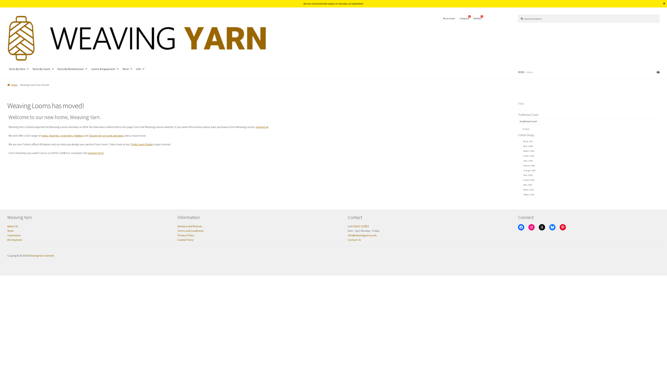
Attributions (14, 239)
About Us (12, 226)
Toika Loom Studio (142, 144)
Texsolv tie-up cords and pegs (106, 135)
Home (14, 84)
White (528, 189)
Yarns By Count (41, 69)
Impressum (14, 235)
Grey (528, 160)
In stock (525, 129)
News (10, 230)
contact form (96, 153)
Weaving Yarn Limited (41, 255)
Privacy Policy (186, 235)
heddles (78, 135)
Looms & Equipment (103, 69)
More (126, 69)
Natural (529, 165)
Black (528, 141)
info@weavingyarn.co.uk (362, 235)
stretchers (66, 135)
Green (528, 156)
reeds (44, 135)
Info (138, 69)
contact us (262, 127)
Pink (528, 175)
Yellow (528, 194)
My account (449, 18)
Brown (528, 151)
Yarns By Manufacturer (70, 69)
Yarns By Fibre (17, 69)
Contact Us (354, 239)
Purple (528, 180)
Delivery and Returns (190, 226)
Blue (528, 146)
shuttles (54, 135)
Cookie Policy (185, 239)
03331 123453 (361, 226)
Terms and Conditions (191, 230)
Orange (529, 170)
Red (527, 185)
